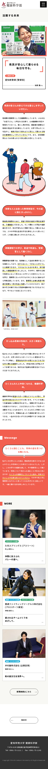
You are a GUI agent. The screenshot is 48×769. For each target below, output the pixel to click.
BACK (24, 720)
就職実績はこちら (24, 692)
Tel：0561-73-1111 (13, 750)
